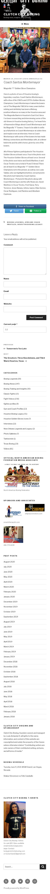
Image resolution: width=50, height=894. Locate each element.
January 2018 (9, 717)
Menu (26, 24)
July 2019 (8, 627)
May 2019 (8, 637)
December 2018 (10, 662)
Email (6, 291)
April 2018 (8, 702)
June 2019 (8, 632)
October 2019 (9, 612)
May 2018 (8, 696)
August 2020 (9, 562)
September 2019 (11, 617)
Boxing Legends (15, 222)
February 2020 (10, 592)
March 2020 (9, 587)
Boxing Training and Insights (15, 389)
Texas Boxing (9, 444)
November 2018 (10, 667)
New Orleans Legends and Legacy (18, 429)
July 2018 (8, 686)
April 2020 (8, 582)
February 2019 (10, 652)
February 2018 (10, 712)
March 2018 (9, 707)
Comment (8, 245)
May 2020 (8, 577)
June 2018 (8, 691)
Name (6, 279)
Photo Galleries (10, 434)
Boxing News (9, 384)
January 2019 (9, 657)
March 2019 (9, 647)
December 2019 (10, 602)
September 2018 (11, 677)
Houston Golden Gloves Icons (16, 419)
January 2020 (9, 597)
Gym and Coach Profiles (13, 409)
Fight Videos (9, 399)
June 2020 (8, 572)
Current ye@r (10, 324)
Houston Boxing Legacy (30, 224)
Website (8, 304)
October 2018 (9, 672)
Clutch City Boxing (22, 14)
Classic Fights (9, 394)
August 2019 (9, 622)
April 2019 (8, 642)
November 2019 (10, 607)
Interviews (8, 424)
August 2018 (9, 681)
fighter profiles (10, 404)
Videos (7, 449)
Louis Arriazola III (32, 79)
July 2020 (8, 567)
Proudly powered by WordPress (16, 888)
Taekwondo (8, 439)
